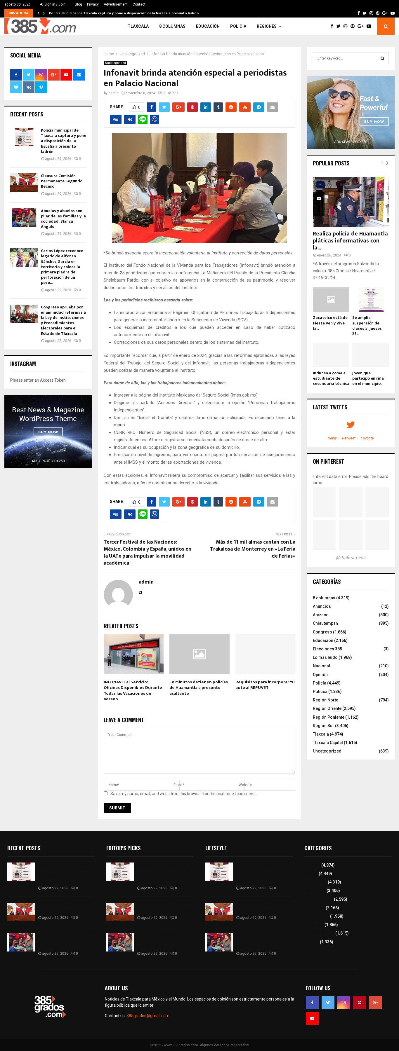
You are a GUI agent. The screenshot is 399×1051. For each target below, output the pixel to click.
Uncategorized (115, 62)
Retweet (348, 438)
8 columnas (172, 26)
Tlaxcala (138, 26)
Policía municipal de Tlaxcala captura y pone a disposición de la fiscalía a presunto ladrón (124, 13)
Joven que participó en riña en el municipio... (368, 378)
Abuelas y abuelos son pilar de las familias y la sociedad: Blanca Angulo (63, 218)
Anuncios (322, 606)
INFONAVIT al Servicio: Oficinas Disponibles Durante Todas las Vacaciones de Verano (133, 690)
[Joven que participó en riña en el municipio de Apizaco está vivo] (370, 355)
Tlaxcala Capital (328, 742)
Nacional (321, 666)
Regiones (267, 26)
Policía (238, 26)
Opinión (320, 674)
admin (113, 93)
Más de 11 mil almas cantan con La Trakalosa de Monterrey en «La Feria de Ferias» (252, 549)
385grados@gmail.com (147, 1015)
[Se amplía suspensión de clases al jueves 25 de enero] (370, 299)
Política (320, 691)
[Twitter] (340, 26)
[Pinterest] (354, 26)
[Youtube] (370, 26)
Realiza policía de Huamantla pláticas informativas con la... (350, 241)
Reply (332, 438)
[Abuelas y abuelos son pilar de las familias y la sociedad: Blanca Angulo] (24, 217)
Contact (139, 4)
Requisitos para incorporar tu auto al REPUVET (265, 685)
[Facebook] (333, 26)
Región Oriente (327, 708)
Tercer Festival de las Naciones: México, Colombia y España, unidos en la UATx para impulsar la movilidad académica (147, 553)
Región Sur (323, 725)
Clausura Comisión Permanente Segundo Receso (61, 181)
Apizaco (321, 614)
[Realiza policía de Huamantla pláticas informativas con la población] (351, 202)
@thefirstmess (351, 558)
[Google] (362, 26)
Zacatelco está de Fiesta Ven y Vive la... (330, 322)
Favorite (367, 438)
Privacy (93, 4)
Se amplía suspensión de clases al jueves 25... (367, 325)
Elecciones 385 (327, 649)
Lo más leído (325, 657)
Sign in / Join (54, 4)
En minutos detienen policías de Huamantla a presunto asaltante (198, 687)
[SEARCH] (382, 58)
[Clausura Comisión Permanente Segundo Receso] (24, 182)
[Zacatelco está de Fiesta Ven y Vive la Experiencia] (331, 299)
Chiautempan (325, 623)
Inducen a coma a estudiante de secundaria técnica (331, 378)
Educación (208, 26)
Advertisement (116, 4)
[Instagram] (347, 26)
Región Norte (325, 700)
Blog (78, 4)
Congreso (322, 632)
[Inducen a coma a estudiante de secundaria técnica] (331, 355)
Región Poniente (328, 717)
